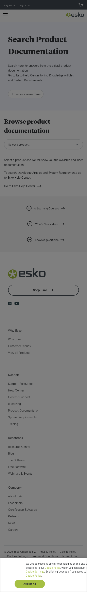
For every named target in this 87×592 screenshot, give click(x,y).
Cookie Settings (35, 571)
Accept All (29, 583)
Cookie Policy (52, 567)
